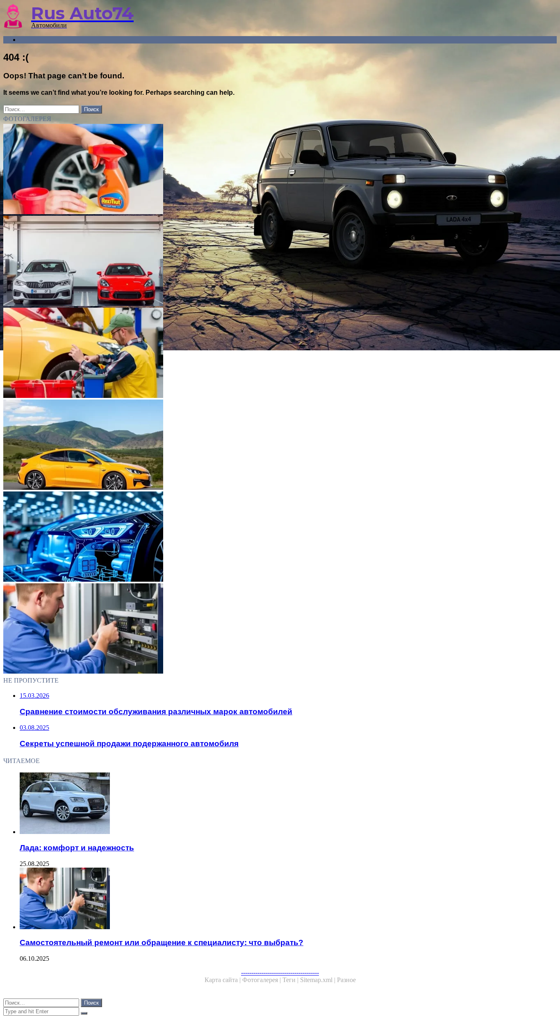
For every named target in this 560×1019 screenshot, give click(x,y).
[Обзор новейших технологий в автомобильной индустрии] (249, 537)
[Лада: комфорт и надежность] (257, 804)
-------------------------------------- (280, 972)
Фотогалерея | (262, 979)
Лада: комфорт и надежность (77, 847)
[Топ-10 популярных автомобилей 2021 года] (249, 445)
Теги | (291, 979)
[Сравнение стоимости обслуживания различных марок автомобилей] (249, 262)
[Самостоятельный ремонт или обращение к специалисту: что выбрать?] (249, 629)
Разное (346, 979)
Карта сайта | (223, 979)
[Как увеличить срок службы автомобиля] (249, 170)
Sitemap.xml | (318, 979)
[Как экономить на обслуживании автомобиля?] (249, 354)
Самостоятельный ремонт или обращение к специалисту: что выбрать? (161, 942)
